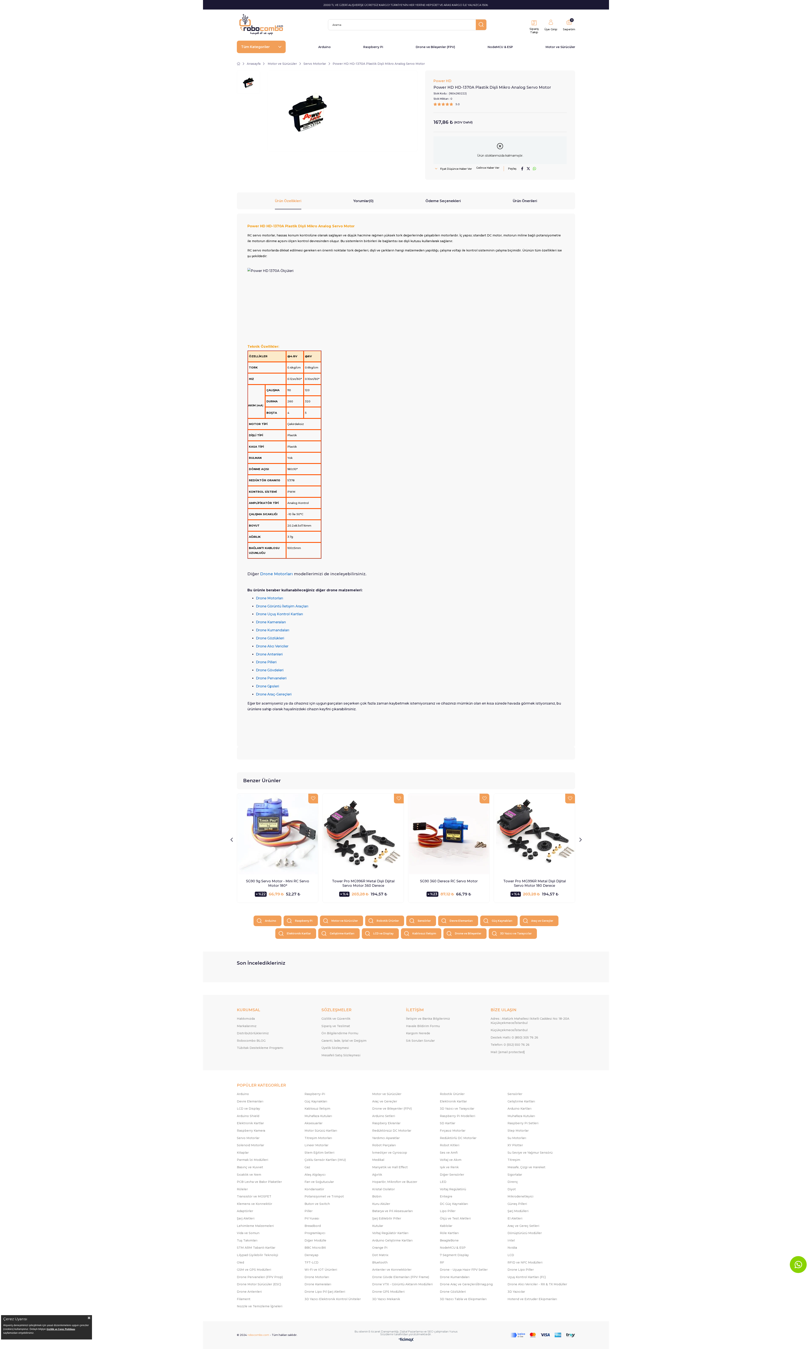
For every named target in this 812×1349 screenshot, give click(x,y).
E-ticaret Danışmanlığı (384, 1331)
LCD (511, 1255)
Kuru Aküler (381, 1204)
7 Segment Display (454, 1255)
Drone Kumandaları (454, 1277)
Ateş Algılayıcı (314, 1175)
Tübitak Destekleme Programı (260, 1048)
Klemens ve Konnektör (254, 1204)
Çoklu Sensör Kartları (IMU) (325, 1160)
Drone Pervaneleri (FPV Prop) (260, 1277)
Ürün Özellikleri (288, 201)
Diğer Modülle (315, 1240)
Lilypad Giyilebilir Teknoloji (257, 1255)
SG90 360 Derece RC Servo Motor (449, 881)
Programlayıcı (314, 1233)
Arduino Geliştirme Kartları (392, 1240)
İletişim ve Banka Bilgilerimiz (428, 1019)
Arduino (324, 47)
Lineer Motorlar (316, 1145)
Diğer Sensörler (452, 1175)
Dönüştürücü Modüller (525, 1233)
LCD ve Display (383, 933)
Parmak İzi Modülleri (252, 1160)
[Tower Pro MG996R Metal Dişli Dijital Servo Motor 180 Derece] (534, 834)
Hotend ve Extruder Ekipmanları (532, 1299)
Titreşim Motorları (318, 1138)
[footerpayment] (542, 1335)
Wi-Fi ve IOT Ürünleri (320, 1270)
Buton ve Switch (317, 1204)
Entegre (446, 1196)
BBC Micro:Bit (315, 1248)
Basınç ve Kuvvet (250, 1167)
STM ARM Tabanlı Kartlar (256, 1248)
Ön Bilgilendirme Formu (339, 1033)
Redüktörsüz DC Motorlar (391, 1130)
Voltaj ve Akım (450, 1160)
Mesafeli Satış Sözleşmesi (340, 1055)
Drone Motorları (316, 1277)
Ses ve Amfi (449, 1153)
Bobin (376, 1196)
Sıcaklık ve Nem (249, 1175)
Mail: (508, 1052)
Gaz (307, 1167)
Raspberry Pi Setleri (523, 1123)
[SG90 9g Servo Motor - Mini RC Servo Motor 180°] (277, 834)
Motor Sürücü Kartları (320, 1130)
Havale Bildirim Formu (423, 1026)
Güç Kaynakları (502, 920)
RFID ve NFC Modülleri (525, 1262)
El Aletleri (515, 1218)
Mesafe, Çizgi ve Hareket (526, 1167)
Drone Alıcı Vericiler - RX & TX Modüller (537, 1284)
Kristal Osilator (383, 1189)
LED (443, 1182)
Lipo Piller (447, 1211)
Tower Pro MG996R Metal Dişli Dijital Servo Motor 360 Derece (363, 883)
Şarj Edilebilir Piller (386, 1218)
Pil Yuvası (311, 1218)
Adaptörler (245, 1211)
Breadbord (312, 1226)
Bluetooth (380, 1262)
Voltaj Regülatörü (453, 1189)
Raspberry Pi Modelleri (457, 1116)
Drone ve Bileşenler (468, 933)
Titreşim (514, 1160)
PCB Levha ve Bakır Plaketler (259, 1182)
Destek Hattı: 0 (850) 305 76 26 (514, 1037)
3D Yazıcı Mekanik (386, 1299)
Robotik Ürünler (388, 920)
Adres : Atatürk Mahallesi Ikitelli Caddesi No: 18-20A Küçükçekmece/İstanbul (530, 1021)
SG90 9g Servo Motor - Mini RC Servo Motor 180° (277, 883)
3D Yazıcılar (516, 1292)
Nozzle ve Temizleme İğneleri (259, 1306)
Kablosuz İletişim (424, 933)
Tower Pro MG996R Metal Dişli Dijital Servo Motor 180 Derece (534, 883)
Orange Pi (379, 1248)
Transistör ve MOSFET (254, 1196)
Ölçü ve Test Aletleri (455, 1218)
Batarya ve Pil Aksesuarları (392, 1211)
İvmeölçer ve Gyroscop (389, 1153)
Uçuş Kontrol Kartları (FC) (527, 1277)
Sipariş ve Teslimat (335, 1026)
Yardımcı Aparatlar (386, 1138)
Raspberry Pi (373, 47)
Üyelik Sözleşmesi (335, 1048)
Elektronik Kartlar (299, 933)
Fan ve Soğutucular (319, 1182)
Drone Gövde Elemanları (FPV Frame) (400, 1277)
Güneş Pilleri (517, 1204)
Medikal (378, 1160)
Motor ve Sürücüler (560, 47)
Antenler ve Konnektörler (391, 1270)
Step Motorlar (518, 1130)
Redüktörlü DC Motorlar (458, 1138)
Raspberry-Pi (314, 1094)
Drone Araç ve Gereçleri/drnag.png (466, 1284)
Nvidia (512, 1248)
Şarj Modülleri (518, 1211)
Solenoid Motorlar (250, 1145)
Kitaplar (243, 1153)
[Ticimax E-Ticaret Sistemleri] (406, 1340)
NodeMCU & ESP (500, 47)
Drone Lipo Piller (521, 1270)
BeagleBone (449, 1240)
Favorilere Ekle (313, 798)
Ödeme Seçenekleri (443, 201)
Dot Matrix (380, 1255)
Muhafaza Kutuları (318, 1116)
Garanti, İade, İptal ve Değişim (343, 1041)
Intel (511, 1240)
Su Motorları (517, 1138)
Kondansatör (314, 1189)
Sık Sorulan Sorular (420, 1041)
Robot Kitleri (449, 1145)
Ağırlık (377, 1175)
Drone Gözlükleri (453, 1292)
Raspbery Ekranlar (386, 1123)
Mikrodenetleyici (520, 1196)
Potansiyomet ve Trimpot (324, 1196)
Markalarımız (246, 1026)
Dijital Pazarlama (411, 1331)
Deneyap (311, 1255)
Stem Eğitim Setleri (319, 1153)
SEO (430, 1331)
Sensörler (424, 920)
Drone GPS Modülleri (388, 1292)
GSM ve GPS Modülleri (254, 1270)
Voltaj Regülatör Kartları (390, 1233)
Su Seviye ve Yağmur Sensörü (530, 1153)
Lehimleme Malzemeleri (255, 1226)
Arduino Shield (248, 1116)
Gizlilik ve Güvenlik (335, 1019)
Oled (240, 1262)
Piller (308, 1211)
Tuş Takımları (247, 1240)
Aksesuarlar (313, 1123)
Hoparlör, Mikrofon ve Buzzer (394, 1182)
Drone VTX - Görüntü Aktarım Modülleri (402, 1284)
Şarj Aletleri (245, 1218)
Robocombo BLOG (251, 1041)
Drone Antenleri (249, 1292)
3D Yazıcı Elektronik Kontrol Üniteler (332, 1299)
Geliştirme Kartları (342, 933)
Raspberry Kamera (251, 1130)
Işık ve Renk (449, 1167)
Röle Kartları (449, 1233)
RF (442, 1262)
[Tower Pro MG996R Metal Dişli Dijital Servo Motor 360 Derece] (363, 834)
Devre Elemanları (461, 920)
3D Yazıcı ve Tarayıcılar (516, 933)
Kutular (377, 1226)
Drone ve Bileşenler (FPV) (435, 47)
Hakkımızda (246, 1019)
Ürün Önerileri (525, 201)
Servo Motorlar (248, 1138)
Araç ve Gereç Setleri (523, 1226)
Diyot (512, 1189)
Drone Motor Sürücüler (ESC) (259, 1284)
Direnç (513, 1182)
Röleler (242, 1189)
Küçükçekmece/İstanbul (509, 1030)
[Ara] (481, 24)
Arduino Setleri (383, 1116)
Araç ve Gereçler (542, 920)
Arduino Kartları (519, 1108)
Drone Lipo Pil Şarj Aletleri (324, 1292)
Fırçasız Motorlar (452, 1130)
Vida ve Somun (248, 1233)
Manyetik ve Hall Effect (390, 1167)
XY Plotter (515, 1145)
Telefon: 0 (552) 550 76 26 (510, 1045)
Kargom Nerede (418, 1033)
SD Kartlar (447, 1123)
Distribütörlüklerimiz (253, 1033)
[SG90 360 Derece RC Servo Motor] (448, 834)
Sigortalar (515, 1175)
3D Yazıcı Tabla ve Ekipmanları (463, 1299)
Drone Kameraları (317, 1284)
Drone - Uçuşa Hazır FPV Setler (464, 1270)
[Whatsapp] (798, 1264)
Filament (243, 1299)
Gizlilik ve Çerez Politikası (61, 1329)
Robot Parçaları (384, 1145)
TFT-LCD (311, 1262)
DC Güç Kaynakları (454, 1204)
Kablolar (446, 1226)
